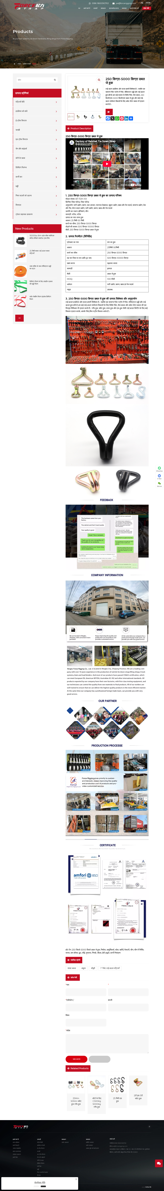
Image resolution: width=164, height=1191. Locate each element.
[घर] (14, 64)
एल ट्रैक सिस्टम (22, 139)
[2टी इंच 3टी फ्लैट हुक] (138, 1083)
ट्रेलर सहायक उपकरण (24, 214)
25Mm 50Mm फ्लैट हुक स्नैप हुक (76, 1101)
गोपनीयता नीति (148, 1187)
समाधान (103, 8)
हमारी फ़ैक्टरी (16, 1145)
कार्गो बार (19, 177)
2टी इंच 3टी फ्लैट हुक (138, 1097)
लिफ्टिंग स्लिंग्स (21, 167)
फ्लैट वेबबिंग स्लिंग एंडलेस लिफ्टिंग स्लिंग (40, 298)
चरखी (18, 130)
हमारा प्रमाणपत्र (17, 1151)
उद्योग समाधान (65, 1142)
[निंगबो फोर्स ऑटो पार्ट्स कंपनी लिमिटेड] (29, 6)
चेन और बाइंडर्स (21, 149)
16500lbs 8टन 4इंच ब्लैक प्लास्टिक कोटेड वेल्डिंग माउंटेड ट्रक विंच (42, 236)
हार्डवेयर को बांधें (27, 64)
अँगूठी (93, 968)
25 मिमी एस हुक (117, 1099)
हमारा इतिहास (16, 1142)
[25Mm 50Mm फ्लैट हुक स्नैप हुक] (76, 1085)
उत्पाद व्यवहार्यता (17, 1148)
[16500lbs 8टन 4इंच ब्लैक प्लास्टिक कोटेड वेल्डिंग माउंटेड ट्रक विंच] (20, 241)
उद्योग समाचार (89, 1145)
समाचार (124, 8)
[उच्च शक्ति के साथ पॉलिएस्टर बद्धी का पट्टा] (20, 271)
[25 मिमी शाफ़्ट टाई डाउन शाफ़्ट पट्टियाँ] (20, 256)
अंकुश (83, 968)
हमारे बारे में (87, 8)
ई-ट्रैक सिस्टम (21, 120)
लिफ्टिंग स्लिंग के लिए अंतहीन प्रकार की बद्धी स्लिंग (41, 282)
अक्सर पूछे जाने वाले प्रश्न (92, 1148)
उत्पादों (95, 8)
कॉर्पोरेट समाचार (90, 1142)
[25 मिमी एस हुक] (117, 1085)
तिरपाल (18, 205)
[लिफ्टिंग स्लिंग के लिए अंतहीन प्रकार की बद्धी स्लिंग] (20, 286)
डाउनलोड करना (114, 8)
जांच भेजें (146, 8)
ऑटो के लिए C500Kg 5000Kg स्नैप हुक (96, 1102)
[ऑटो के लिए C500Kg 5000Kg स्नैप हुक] (97, 1085)
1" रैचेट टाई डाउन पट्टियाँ (110, 968)
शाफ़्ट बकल (72, 968)
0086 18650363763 (120, 1143)
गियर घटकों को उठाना (24, 195)
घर (79, 8)
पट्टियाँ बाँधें (20, 102)
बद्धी (17, 186)
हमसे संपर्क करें (134, 8)
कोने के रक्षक (20, 158)
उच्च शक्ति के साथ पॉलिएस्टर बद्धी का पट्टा (40, 267)
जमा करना (76, 1059)
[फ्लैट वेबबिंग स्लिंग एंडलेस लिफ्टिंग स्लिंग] (20, 302)
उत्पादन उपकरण (17, 1154)
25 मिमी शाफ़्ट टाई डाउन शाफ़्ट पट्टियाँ (40, 252)
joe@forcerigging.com (119, 1146)
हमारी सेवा (15, 1157)
